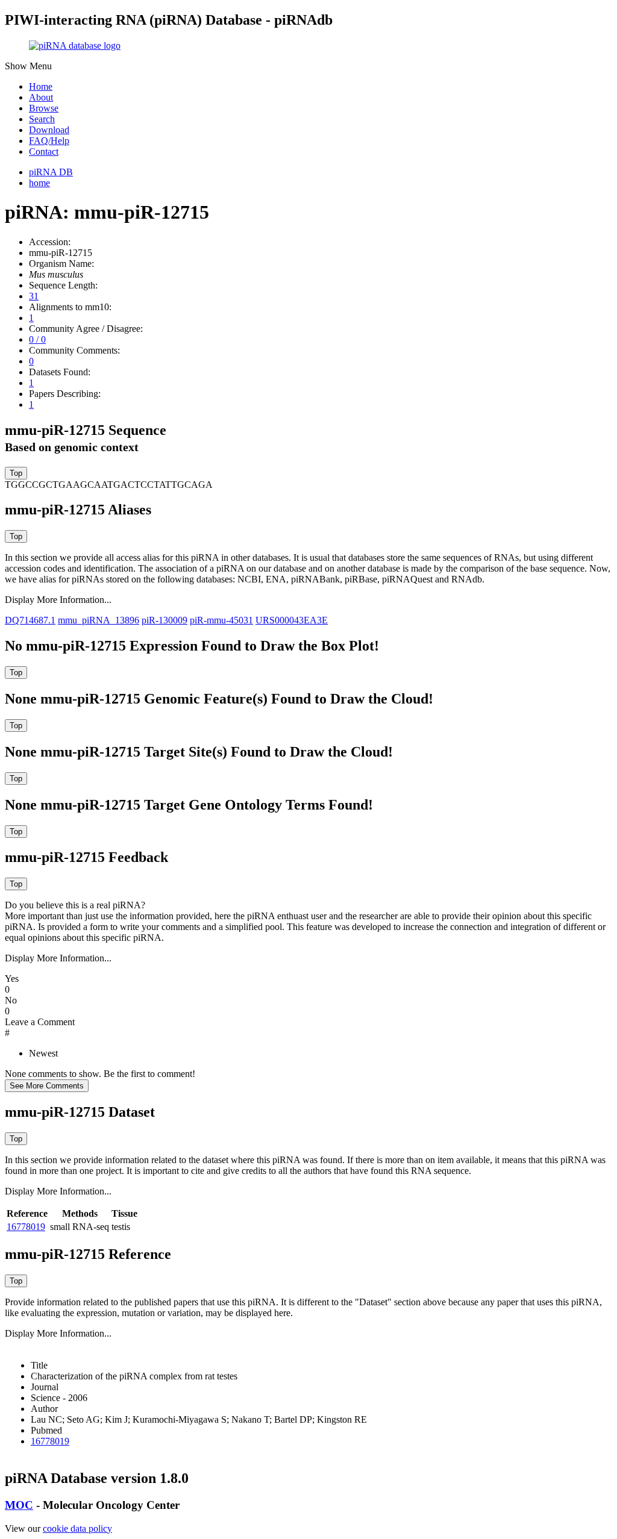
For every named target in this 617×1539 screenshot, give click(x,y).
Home (40, 86)
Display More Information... (58, 600)
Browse (43, 108)
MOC (19, 1505)
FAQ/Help (49, 141)
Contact (43, 151)
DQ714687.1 (30, 620)
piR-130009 (164, 620)
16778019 (26, 1227)
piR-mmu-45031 (221, 620)
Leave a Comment (40, 1022)
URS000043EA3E (291, 620)
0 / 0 (37, 339)
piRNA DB (51, 172)
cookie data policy (77, 1528)
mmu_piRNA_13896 (98, 620)
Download (49, 130)
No (11, 1000)
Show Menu (28, 66)
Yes (12, 978)
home (39, 183)
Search (42, 119)
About (41, 97)
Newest (43, 1053)
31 (34, 296)
